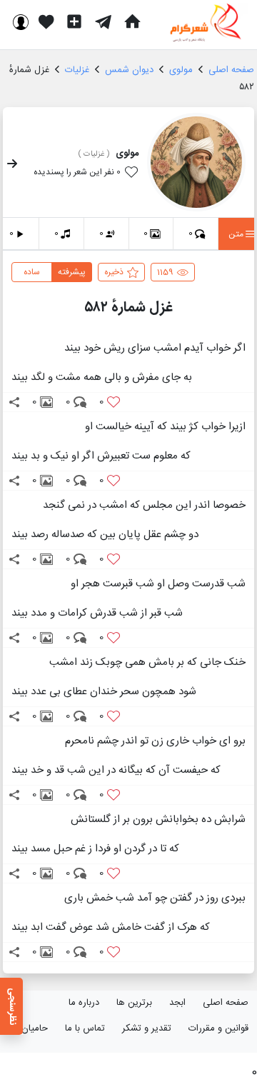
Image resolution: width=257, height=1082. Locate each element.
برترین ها (134, 1003)
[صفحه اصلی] (132, 21)
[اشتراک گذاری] (14, 402)
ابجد (177, 1003)
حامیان (34, 1028)
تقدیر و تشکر (146, 1028)
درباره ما (84, 1003)
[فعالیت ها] (46, 21)
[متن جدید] (74, 21)
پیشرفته (72, 272)
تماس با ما (85, 1028)
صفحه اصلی (225, 1003)
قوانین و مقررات (218, 1028)
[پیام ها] (103, 21)
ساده (32, 272)
